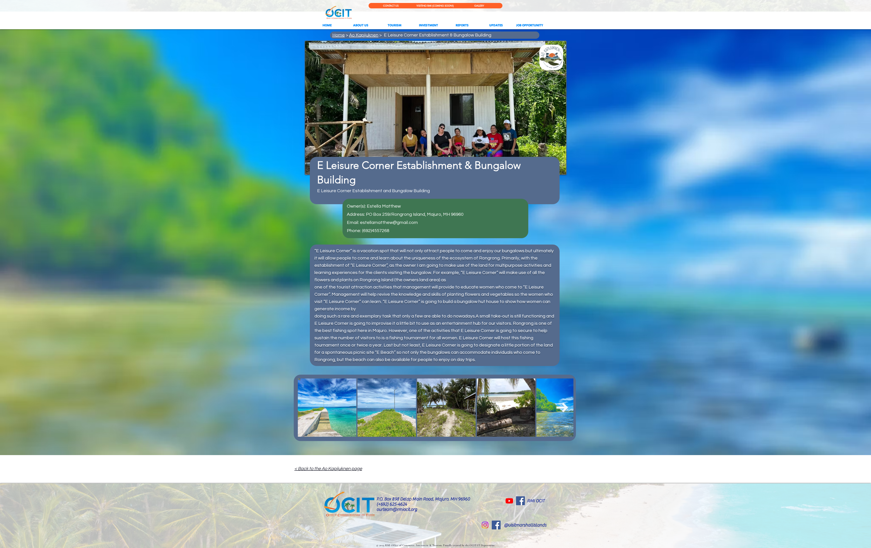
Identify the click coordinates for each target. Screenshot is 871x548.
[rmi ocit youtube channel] (509, 500)
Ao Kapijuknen (363, 35)
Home (338, 35)
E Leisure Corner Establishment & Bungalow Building (437, 35)
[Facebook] (520, 500)
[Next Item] (562, 407)
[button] (496, 25)
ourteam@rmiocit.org (397, 509)
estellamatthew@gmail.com (389, 222)
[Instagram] (485, 525)
